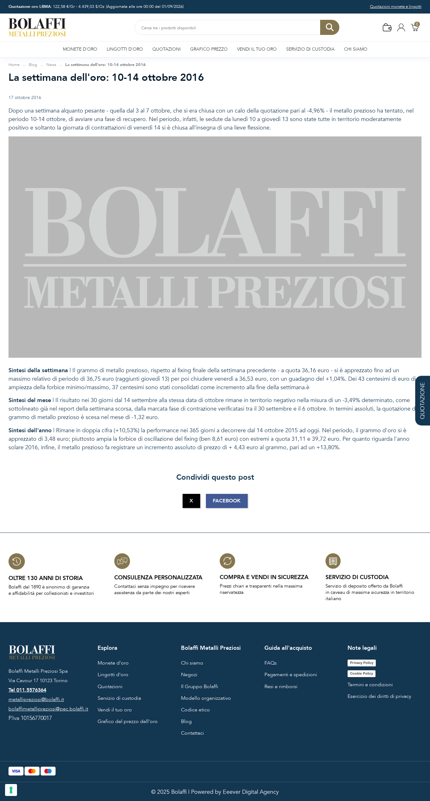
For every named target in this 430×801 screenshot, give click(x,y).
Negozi (189, 674)
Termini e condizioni (370, 684)
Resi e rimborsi (280, 686)
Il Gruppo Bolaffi (199, 686)
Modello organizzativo (206, 698)
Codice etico (195, 709)
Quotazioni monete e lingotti (396, 6)
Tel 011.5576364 (27, 690)
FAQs (270, 663)
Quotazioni (110, 686)
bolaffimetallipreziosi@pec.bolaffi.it (48, 708)
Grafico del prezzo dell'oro (128, 721)
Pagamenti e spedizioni (290, 674)
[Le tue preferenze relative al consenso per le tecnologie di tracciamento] (11, 790)
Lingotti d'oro (113, 674)
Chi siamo (192, 663)
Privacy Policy (361, 662)
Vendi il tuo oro (115, 709)
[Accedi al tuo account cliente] (401, 27)
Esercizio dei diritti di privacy (379, 696)
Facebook (226, 500)
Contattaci (192, 733)
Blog (186, 721)
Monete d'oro (113, 663)
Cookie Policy (361, 673)
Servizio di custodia (119, 698)
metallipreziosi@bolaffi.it (36, 699)
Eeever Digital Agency (251, 792)
